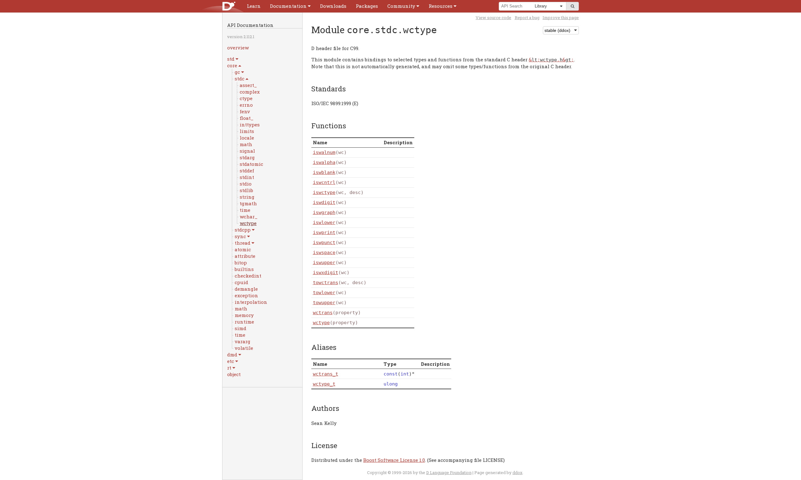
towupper (324, 302)
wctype (321, 322)
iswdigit (324, 202)
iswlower (324, 222)
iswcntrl (324, 182)
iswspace (324, 252)
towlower (324, 292)
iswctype (324, 192)
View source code (493, 17)
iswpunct (324, 242)
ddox (518, 472)
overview (238, 47)
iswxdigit (325, 272)
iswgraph (324, 212)
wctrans (323, 312)
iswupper (324, 262)
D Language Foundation (449, 472)
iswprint (324, 232)
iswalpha (324, 162)
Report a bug (527, 17)
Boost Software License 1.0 (394, 460)
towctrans (325, 282)
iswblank (324, 172)
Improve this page (561, 17)
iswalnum (324, 152)
